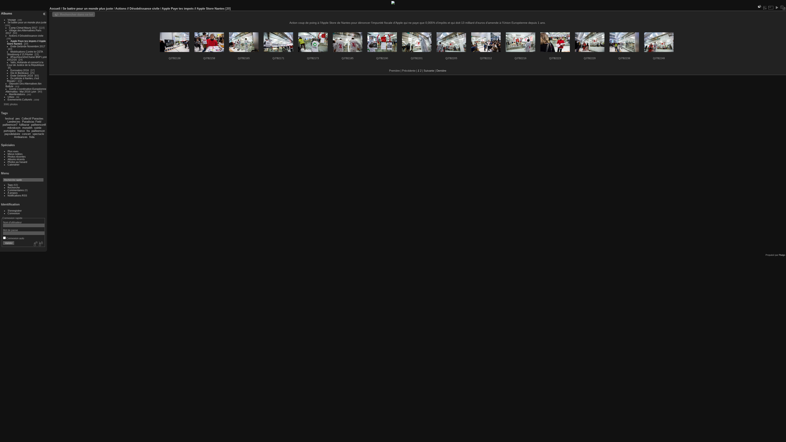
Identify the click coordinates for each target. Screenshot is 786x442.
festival (9, 118)
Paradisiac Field (31, 121)
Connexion (14, 213)
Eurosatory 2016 (19, 70)
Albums (6, 13)
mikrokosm (13, 127)
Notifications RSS (17, 195)
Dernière (441, 70)
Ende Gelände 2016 (21, 75)
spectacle (38, 133)
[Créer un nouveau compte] (35, 244)
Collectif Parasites (32, 118)
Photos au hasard (17, 162)
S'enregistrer (15, 210)
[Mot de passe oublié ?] (40, 244)
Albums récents (16, 159)
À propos (13, 193)
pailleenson (38, 130)
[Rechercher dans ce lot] (759, 6)
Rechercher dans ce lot (76, 14)
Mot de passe (10, 230)
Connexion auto (15, 238)
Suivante (429, 70)
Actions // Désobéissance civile (26, 35)
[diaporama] (776, 7)
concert (26, 133)
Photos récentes (17, 156)
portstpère (10, 130)
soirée (37, 127)
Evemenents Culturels (20, 99)
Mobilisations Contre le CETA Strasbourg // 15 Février (25, 53)
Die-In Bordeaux (19, 73)
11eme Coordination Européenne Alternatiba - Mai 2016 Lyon (26, 90)
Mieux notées (15, 154)
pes (18, 118)
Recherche (14, 187)
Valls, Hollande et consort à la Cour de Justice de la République (25, 63)
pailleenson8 (38, 124)
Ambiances (20, 137)
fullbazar (24, 124)
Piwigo (782, 255)
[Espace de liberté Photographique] (393, 3)
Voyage (12, 19)
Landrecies (13, 121)
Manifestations (17, 94)
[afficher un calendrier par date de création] (783, 7)
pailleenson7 (10, 124)
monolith (27, 127)
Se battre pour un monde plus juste (27, 22)
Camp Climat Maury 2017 (23, 27)
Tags (10, 185)
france (21, 130)
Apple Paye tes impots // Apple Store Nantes (193, 8)
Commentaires (16, 190)
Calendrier (13, 164)
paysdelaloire (12, 133)
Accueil (55, 8)
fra (28, 130)
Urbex (11, 97)
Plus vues (13, 151)
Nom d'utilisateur (12, 222)
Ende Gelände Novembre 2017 (27, 46)
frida (31, 137)
